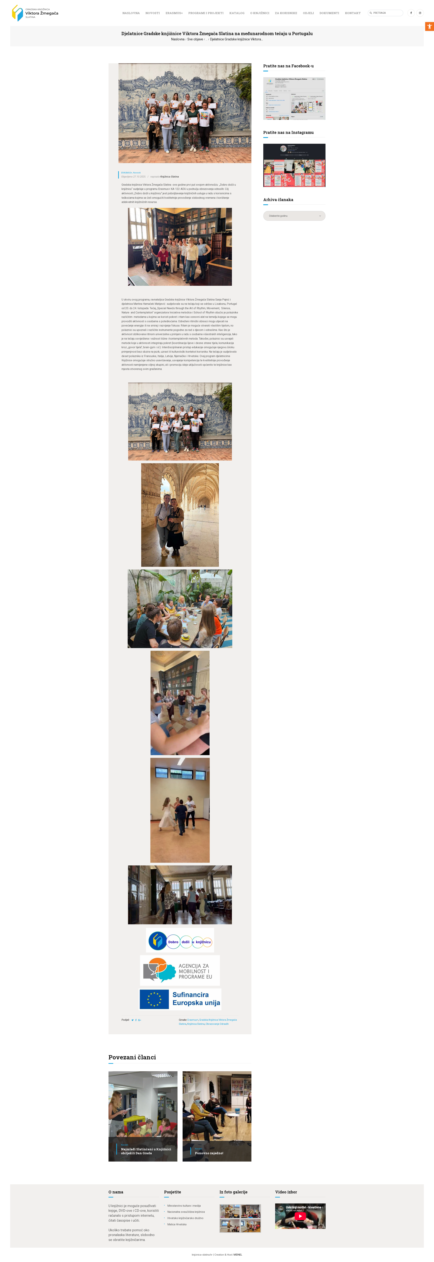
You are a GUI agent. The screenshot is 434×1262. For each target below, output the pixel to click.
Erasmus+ (193, 1019)
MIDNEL (238, 1254)
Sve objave (195, 39)
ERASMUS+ (126, 172)
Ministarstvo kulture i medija (184, 1205)
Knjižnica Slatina (196, 1024)
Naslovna (177, 39)
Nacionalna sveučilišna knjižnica (186, 1211)
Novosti (137, 172)
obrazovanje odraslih (217, 1024)
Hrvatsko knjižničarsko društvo (185, 1218)
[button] (429, 26)
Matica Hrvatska (176, 1224)
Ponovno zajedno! (209, 1153)
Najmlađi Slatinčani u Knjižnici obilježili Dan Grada (146, 1151)
